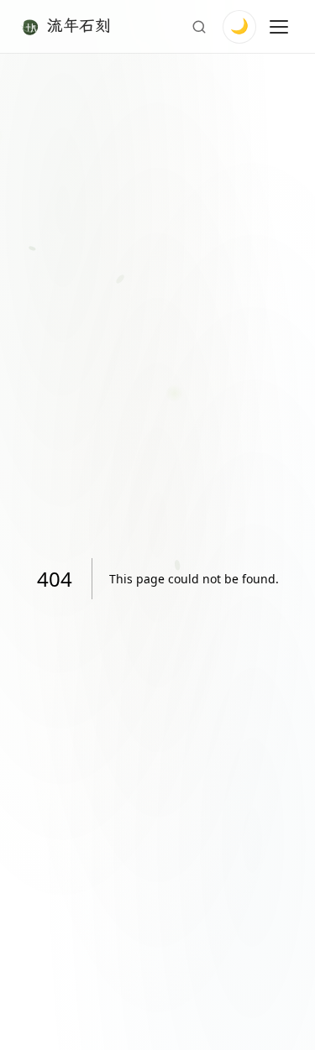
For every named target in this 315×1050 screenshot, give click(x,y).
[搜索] (199, 27)
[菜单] (279, 26)
